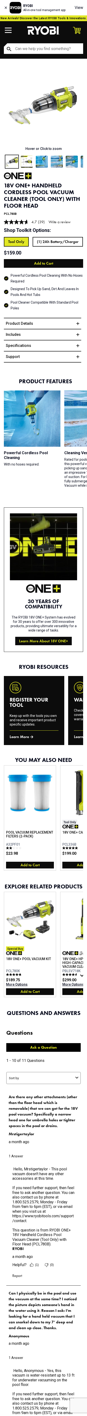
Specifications (18, 345)
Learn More (19, 736)
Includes (13, 334)
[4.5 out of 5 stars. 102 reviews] (70, 974)
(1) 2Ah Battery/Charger (58, 241)
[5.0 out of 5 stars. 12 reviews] (70, 848)
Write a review (60, 222)
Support (13, 356)
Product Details (19, 323)
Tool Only (16, 241)
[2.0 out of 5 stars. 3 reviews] (14, 848)
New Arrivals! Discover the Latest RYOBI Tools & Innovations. (43, 18)
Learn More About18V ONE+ (43, 641)
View (79, 7)
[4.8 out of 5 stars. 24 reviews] (14, 974)
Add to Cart (43, 263)
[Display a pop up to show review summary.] (83, 977)
